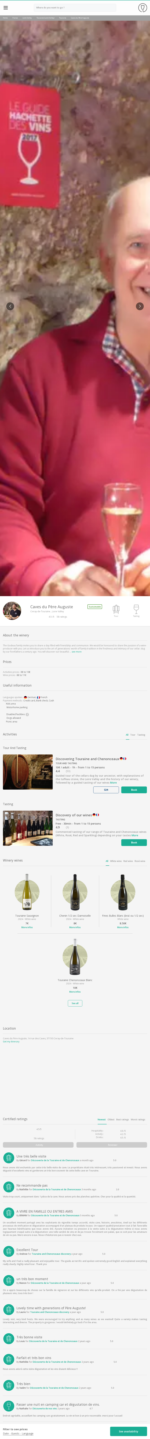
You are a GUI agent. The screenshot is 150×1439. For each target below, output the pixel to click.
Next (138, 303)
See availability (128, 1431)
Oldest (111, 1119)
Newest (102, 1119)
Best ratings (122, 1119)
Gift (106, 790)
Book (134, 790)
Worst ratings (138, 1119)
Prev (8, 303)
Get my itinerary (11, 1041)
